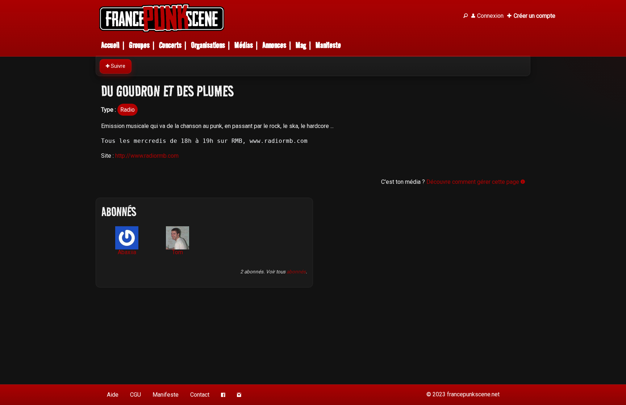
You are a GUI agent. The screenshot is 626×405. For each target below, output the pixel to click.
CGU (135, 394)
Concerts (170, 45)
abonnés (296, 271)
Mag (301, 45)
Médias (243, 45)
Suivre (117, 66)
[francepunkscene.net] (276, 18)
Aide (112, 394)
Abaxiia (127, 252)
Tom (177, 252)
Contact (199, 394)
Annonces (274, 45)
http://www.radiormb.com (147, 155)
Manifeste (328, 45)
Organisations (208, 45)
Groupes (139, 45)
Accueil (110, 45)
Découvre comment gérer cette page (473, 181)
